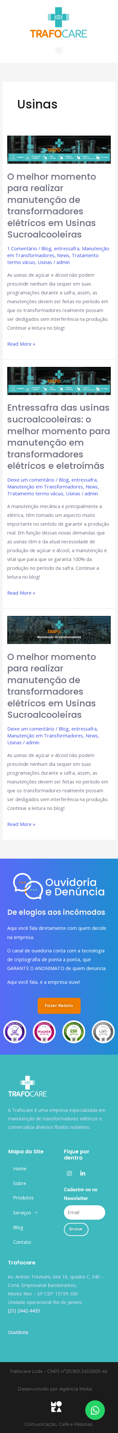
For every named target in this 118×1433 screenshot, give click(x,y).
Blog (46, 248)
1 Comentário (22, 248)
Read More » (21, 343)
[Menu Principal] (59, 50)
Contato (22, 1242)
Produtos (23, 1197)
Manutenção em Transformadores (45, 486)
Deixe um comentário (30, 479)
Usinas (45, 262)
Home (20, 1168)
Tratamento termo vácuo (35, 493)
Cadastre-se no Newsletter (80, 1194)
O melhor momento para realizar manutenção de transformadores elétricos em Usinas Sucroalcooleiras (51, 205)
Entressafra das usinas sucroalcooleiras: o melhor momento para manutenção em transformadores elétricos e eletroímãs (58, 436)
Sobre (19, 1183)
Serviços (22, 1212)
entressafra (66, 248)
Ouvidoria (18, 1332)
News (63, 255)
